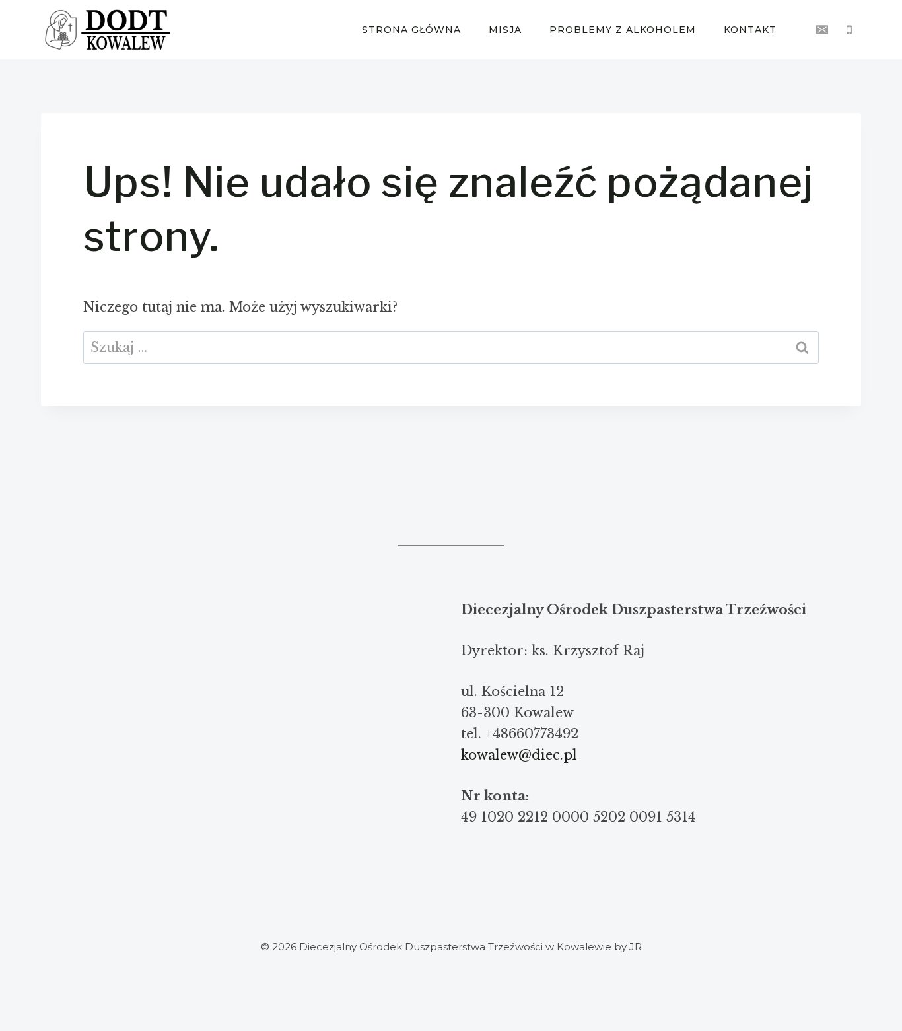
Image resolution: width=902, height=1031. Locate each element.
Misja (505, 30)
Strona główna (411, 30)
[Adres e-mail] (822, 30)
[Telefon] (849, 30)
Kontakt (750, 30)
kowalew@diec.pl (519, 755)
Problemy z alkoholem (622, 30)
